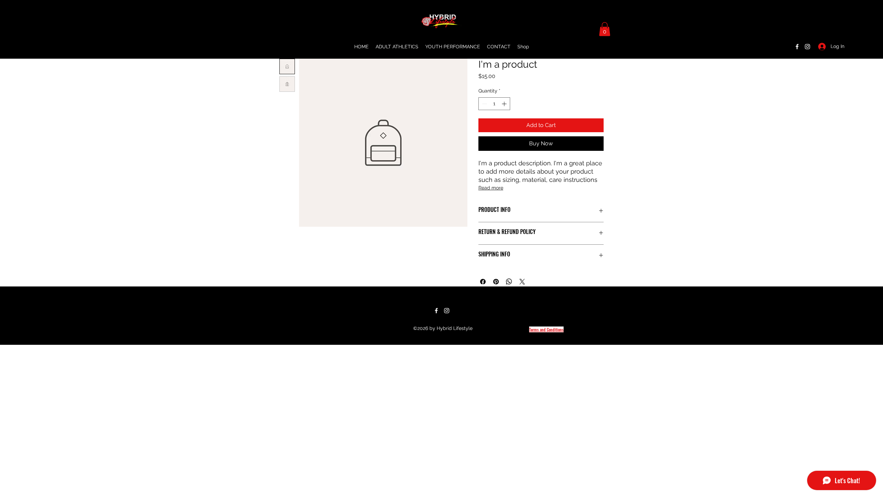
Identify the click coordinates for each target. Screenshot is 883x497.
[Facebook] (797, 46)
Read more (490, 188)
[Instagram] (807, 46)
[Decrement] (483, 104)
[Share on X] (522, 281)
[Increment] (504, 104)
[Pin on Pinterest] (496, 281)
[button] (605, 29)
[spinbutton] (494, 104)
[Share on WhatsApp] (509, 281)
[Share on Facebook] (483, 281)
